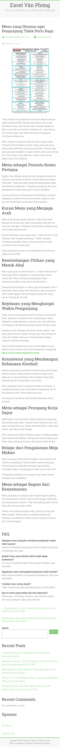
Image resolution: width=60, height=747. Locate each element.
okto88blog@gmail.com (17, 37)
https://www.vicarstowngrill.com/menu (20, 353)
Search (5, 628)
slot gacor (7, 725)
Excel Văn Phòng (30, 5)
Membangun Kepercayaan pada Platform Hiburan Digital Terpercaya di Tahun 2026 (29, 619)
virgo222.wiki (8, 733)
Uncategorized (44, 37)
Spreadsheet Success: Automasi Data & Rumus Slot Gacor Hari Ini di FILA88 (28, 609)
